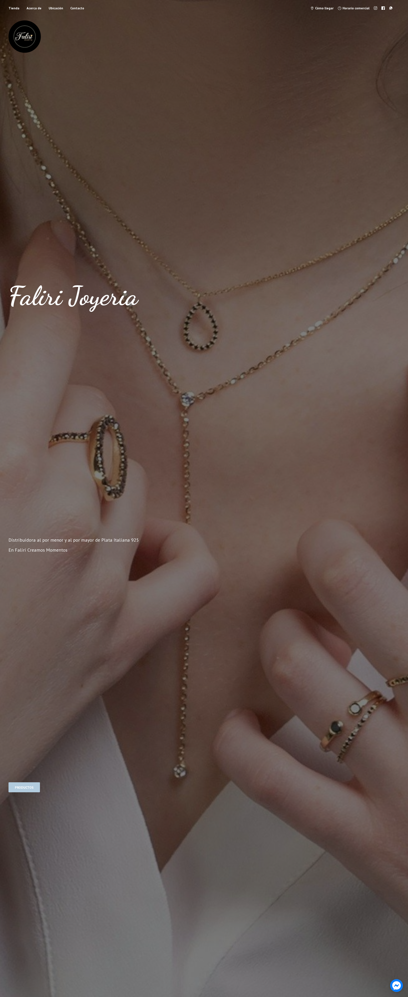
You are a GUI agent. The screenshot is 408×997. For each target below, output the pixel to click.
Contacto (77, 8)
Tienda (13, 8)
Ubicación (56, 8)
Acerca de (34, 8)
